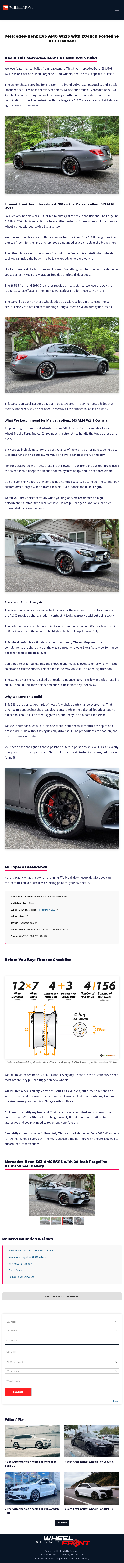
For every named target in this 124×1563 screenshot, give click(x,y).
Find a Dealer (16, 1270)
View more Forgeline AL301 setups (27, 1257)
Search (18, 1391)
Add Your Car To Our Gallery (62, 1296)
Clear (116, 1401)
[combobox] (62, 1321)
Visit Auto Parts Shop (20, 1263)
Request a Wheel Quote (21, 1276)
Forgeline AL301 (47, 909)
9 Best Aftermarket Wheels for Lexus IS (89, 1461)
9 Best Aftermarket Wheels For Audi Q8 (88, 1509)
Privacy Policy (82, 1558)
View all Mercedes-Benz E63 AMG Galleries (32, 1250)
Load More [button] (62, 1522)
